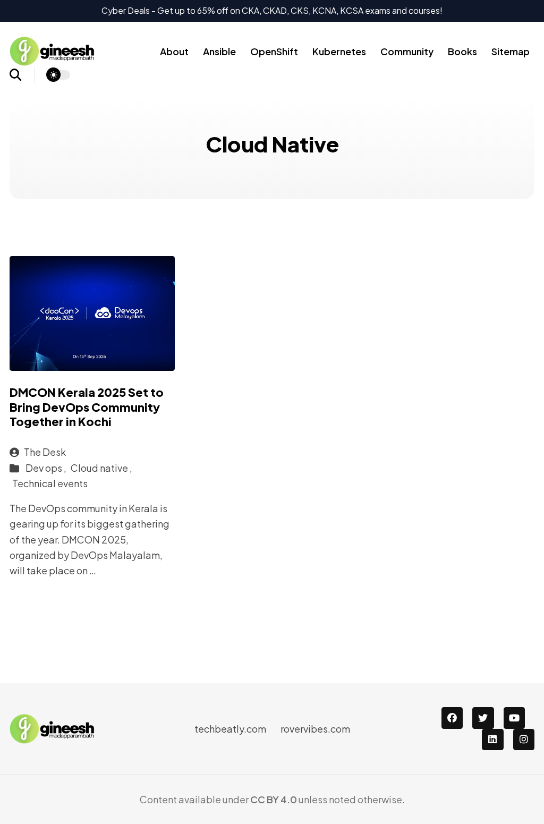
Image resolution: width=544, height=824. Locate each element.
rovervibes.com (315, 729)
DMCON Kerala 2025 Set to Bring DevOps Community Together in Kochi (87, 407)
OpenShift (274, 51)
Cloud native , (101, 468)
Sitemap (510, 51)
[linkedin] (493, 740)
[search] (22, 74)
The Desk (45, 452)
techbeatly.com (230, 729)
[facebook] (452, 718)
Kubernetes (339, 51)
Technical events (50, 483)
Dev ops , (47, 468)
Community (407, 51)
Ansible (219, 51)
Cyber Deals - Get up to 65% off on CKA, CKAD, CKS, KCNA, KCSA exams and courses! (272, 10)
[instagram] (524, 740)
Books (462, 51)
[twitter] (483, 718)
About (174, 51)
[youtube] (514, 718)
